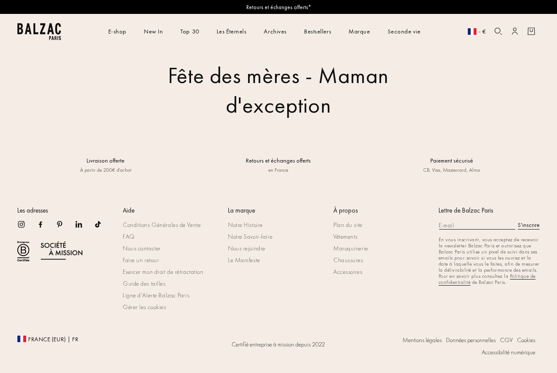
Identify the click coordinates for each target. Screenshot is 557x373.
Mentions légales (422, 340)
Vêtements (345, 236)
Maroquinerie (350, 248)
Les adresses (32, 210)
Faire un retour (141, 260)
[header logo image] (39, 37)
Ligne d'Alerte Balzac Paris (156, 295)
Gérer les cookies (144, 307)
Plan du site (347, 225)
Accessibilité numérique (508, 352)
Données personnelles (471, 340)
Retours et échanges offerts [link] (278, 160)
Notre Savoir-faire (250, 236)
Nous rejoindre (246, 248)
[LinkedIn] (84, 227)
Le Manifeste (244, 260)
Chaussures (348, 260)
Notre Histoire (245, 225)
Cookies (526, 340)
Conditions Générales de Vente (162, 225)
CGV (506, 340)
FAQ (129, 236)
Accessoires (347, 272)
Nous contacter (142, 248)
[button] (498, 31)
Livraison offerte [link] (105, 160)
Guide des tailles (144, 283)
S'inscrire (529, 225)
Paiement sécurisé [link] (451, 160)
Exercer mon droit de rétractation (163, 272)
